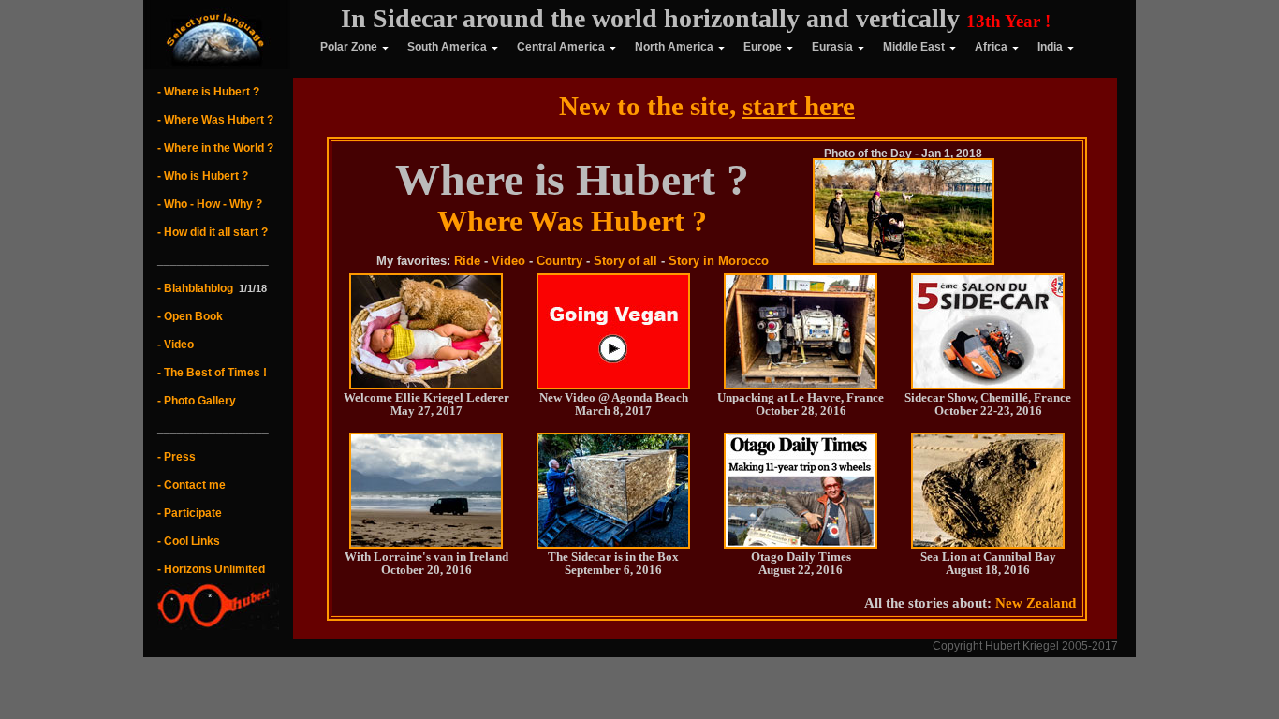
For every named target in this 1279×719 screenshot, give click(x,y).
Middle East (914, 46)
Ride (467, 261)
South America (447, 46)
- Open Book (190, 316)
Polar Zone (336, 46)
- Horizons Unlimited (211, 569)
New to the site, (707, 106)
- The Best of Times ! (212, 372)
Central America (561, 46)
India (1050, 46)
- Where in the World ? (215, 147)
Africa (991, 46)
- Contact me (191, 485)
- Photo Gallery (196, 400)
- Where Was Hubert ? (215, 119)
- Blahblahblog (195, 288)
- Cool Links (188, 541)
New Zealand (1035, 602)
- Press (176, 456)
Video (508, 261)
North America (674, 46)
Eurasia (832, 46)
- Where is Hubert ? (208, 91)
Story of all (625, 261)
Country (559, 261)
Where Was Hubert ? (572, 221)
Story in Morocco (719, 261)
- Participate (189, 513)
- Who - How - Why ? (209, 204)
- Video (175, 344)
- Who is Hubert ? (202, 176)
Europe (762, 46)
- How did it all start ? (212, 232)
